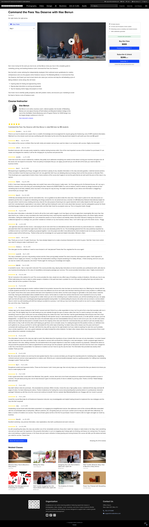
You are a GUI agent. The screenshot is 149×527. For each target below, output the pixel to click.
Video (41, 6)
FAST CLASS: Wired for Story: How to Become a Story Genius (93, 465)
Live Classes (138, 6)
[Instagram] (54, 515)
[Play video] (71, 41)
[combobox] (104, 5)
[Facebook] (50, 515)
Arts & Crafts (74, 6)
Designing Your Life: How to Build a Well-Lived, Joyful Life (69, 465)
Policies (74, 525)
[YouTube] (47, 515)
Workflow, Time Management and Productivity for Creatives (18, 487)
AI (56, 6)
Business (63, 6)
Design (49, 6)
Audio (84, 6)
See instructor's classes (26, 118)
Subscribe (129, 6)
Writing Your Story (38, 465)
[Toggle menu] (146, 5)
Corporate (122, 6)
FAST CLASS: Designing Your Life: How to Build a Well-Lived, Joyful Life (44, 487)
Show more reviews (17, 441)
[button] (145, 523)
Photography (31, 6)
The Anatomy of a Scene (65, 486)
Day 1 (11, 28)
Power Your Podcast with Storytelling (94, 486)
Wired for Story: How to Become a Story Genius (18, 465)
